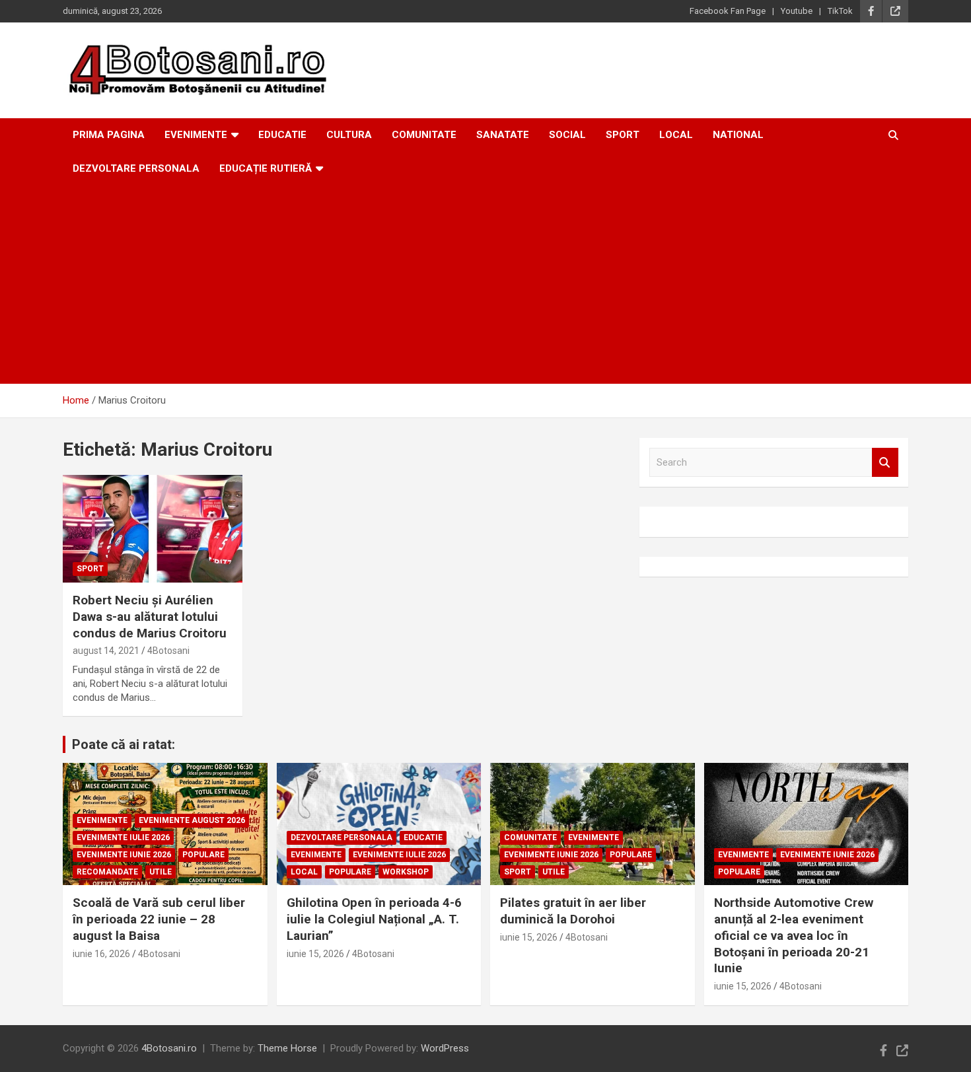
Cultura (349, 135)
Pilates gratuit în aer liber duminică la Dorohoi (573, 911)
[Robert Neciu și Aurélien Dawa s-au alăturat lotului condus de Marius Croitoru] (152, 529)
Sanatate (502, 135)
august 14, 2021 (106, 650)
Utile (160, 871)
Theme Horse (287, 1048)
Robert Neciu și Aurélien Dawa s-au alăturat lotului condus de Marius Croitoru (150, 616)
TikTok (840, 11)
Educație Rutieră (265, 168)
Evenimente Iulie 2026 (123, 837)
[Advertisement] (485, 284)
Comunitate (424, 135)
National (738, 135)
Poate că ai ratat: (123, 744)
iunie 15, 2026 (315, 953)
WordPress (445, 1048)
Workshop (405, 871)
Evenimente (195, 135)
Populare (203, 854)
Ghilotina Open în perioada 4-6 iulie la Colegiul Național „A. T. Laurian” (374, 919)
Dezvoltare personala (136, 168)
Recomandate (107, 871)
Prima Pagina (109, 135)
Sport (622, 135)
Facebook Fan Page (728, 11)
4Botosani (168, 650)
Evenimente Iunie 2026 (124, 854)
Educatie (282, 135)
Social (567, 135)
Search (885, 463)
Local (676, 135)
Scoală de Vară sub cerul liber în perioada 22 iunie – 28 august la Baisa (159, 919)
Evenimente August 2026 (192, 820)
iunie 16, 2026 (101, 953)
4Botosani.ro (169, 1048)
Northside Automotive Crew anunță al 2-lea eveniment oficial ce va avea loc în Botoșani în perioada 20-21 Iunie (793, 935)
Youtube (796, 11)
